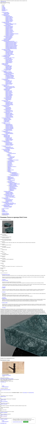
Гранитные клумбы (9, 137)
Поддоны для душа (5, 100)
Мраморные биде (8, 108)
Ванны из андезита (9, 91)
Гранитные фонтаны (9, 124)
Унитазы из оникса (9, 115)
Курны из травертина (9, 83)
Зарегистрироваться (5, 386)
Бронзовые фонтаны (9, 130)
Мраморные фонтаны (9, 125)
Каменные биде (6, 106)
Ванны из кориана (9, 88)
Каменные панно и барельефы (9, 202)
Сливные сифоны (7, 120)
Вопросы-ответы (4, 9)
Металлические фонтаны (8, 129)
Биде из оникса (8, 107)
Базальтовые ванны (9, 90)
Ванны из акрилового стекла (10, 87)
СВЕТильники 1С (12, 187)
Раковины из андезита (9, 29)
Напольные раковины (5, 40)
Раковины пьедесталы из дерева (11, 44)
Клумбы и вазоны (5, 134)
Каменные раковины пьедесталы (9, 41)
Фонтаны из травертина (9, 128)
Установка (3, 8)
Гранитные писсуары (9, 110)
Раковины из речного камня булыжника (12, 33)
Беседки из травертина (9, 199)
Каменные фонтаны (7, 123)
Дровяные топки (12, 156)
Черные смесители (9, 62)
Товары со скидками (5, 208)
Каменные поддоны (7, 101)
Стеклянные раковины (7, 38)
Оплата (3, 6)
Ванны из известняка (9, 92)
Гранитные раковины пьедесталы (11, 47)
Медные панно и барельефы (8, 204)
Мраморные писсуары (9, 111)
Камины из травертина (9, 20)
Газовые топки (12, 157)
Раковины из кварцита (9, 30)
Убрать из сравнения (3, 416)
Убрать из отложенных (4, 401)
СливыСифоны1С (10, 160)
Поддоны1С (10, 165)
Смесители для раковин (7, 58)
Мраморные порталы (9, 132)
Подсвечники (10, 163)
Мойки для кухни (5, 64)
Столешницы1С (10, 158)
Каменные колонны (7, 141)
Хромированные (12, 180)
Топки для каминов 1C (13, 172)
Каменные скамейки (7, 191)
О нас (3, 5)
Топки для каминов (5, 63)
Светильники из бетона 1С (14, 186)
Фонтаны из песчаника (9, 127)
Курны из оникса (8, 82)
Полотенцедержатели (11, 161)
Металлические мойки (7, 69)
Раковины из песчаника (9, 32)
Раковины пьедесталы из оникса (11, 42)
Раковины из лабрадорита (10, 31)
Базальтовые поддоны (9, 102)
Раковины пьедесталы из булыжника (11, 45)
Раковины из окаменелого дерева (11, 23)
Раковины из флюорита (9, 35)
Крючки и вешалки (11, 169)
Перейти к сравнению (3, 412)
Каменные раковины (7, 25)
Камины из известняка (9, 17)
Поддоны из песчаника (9, 104)
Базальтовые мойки (9, 65)
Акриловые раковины (11, 182)
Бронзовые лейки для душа (10, 57)
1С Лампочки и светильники (12, 185)
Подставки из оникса (9, 53)
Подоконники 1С (10, 164)
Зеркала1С (9, 176)
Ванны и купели (4, 84)
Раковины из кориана (13, 184)
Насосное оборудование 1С (12, 166)
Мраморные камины (9, 21)
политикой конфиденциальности (17, 421)
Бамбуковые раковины (9, 24)
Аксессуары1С (10, 181)
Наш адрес (4, 10)
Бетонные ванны (6, 85)
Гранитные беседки (9, 200)
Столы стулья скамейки (6, 149)
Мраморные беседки (9, 201)
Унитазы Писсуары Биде (6, 105)
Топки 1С (9, 155)
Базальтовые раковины (9, 26)
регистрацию (25, 392)
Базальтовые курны (9, 80)
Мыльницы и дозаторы (7, 119)
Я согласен (25, 421)
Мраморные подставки (9, 51)
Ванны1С (9, 179)
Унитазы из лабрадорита (10, 114)
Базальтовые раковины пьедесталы (11, 48)
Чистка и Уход (4, 298)
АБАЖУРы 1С (12, 190)
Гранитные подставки (9, 52)
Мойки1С (9, 167)
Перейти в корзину (10, 378)
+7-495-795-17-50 (3, 1)
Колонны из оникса (9, 143)
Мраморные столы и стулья (10, 195)
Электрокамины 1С (14, 173)
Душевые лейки (6, 56)
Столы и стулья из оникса (10, 196)
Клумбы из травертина (9, 139)
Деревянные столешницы (8, 72)
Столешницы (4, 70)
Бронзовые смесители (9, 59)
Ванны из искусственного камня (9, 86)
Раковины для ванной (5, 22)
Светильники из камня (5, 205)
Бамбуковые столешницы (10, 73)
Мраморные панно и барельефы (11, 203)
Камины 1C (9, 171)
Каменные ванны (7, 89)
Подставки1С (10, 162)
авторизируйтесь (31, 392)
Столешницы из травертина (10, 78)
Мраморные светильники (8, 206)
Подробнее (4, 279)
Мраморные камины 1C (15, 175)
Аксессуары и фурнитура (6, 117)
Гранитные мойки (9, 66)
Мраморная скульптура (9, 147)
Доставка (3, 7)
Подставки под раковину (6, 49)
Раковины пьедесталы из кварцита (11, 43)
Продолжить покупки (3, 378)
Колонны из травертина (9, 144)
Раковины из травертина (10, 34)
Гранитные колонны (9, 142)
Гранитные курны (9, 81)
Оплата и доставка (5, 280)
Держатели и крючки (7, 118)
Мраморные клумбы (9, 140)
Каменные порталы (7, 131)
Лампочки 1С (12, 189)
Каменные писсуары (7, 109)
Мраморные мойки (9, 68)
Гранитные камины (9, 16)
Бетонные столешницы (7, 71)
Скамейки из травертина (10, 193)
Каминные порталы (5, 14)
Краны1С (9, 170)
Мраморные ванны (9, 97)
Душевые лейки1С (11, 177)
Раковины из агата (9, 28)
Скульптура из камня (7, 146)
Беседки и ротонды (5, 197)
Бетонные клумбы (7, 135)
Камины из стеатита (9, 19)
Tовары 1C (7, 151)
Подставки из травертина (10, 54)
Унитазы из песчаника (9, 116)
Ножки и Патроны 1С (13, 188)
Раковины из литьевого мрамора (15, 183)
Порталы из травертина (9, 133)
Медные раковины (9, 37)
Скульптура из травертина (10, 148)
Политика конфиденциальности (5, 389)
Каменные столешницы (7, 74)
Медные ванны (8, 99)
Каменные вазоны (7, 136)
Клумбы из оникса (9, 138)
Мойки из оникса (8, 67)
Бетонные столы (6, 150)
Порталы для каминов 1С (14, 174)
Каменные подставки (7, 50)
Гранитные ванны (9, 96)
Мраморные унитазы (9, 113)
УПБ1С (9, 154)
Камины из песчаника (9, 18)
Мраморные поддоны (9, 103)
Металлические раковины (8, 36)
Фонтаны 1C (10, 152)
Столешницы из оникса (9, 77)
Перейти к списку (3, 396)
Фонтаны (3, 122)
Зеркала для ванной (5, 12)
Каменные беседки (7, 198)
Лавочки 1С (9, 168)
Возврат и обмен (4, 302)
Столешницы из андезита (10, 76)
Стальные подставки (7, 55)
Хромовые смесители (9, 61)
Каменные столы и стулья (8, 194)
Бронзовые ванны (8, 98)
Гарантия (3, 287)
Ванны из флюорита (9, 95)
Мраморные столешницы (10, 75)
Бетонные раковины (7, 39)
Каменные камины (7, 15)
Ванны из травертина (9, 94)
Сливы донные (6, 121)
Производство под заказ (6, 274)
